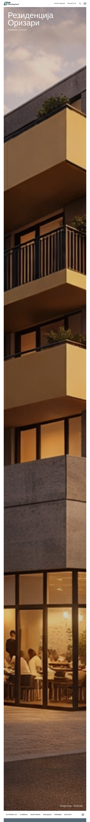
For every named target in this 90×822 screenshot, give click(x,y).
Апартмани (35, 814)
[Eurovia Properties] (12, 3)
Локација (47, 814)
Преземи (58, 814)
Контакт (68, 814)
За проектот (11, 814)
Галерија (24, 814)
